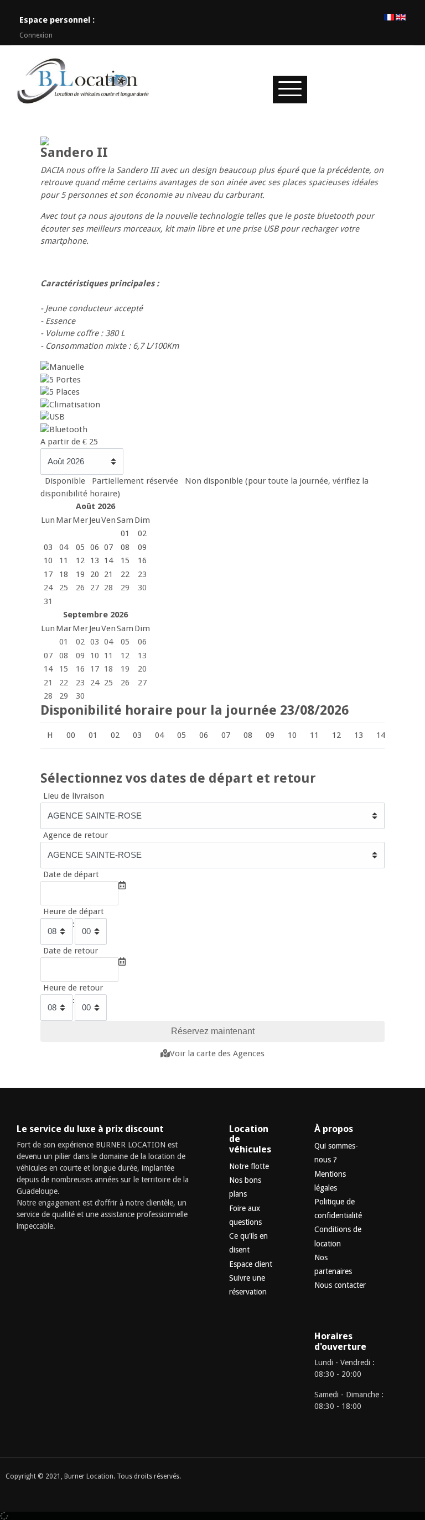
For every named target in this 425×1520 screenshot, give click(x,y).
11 (108, 656)
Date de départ (71, 874)
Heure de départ (73, 911)
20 (142, 669)
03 (94, 642)
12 (125, 656)
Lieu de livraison (73, 796)
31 (48, 601)
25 (63, 588)
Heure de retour (73, 988)
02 (80, 642)
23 (142, 574)
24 (48, 588)
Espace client (250, 1264)
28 (108, 588)
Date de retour (70, 951)
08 (63, 656)
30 (142, 588)
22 (63, 683)
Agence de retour (75, 835)
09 (80, 656)
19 (125, 669)
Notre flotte (249, 1166)
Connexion (36, 35)
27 (94, 588)
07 (48, 656)
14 (48, 669)
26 (80, 588)
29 (125, 588)
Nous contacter (340, 1285)
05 (125, 642)
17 (94, 669)
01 (63, 642)
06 (142, 642)
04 (108, 642)
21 (48, 683)
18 (108, 669)
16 (80, 669)
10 (94, 656)
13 (142, 656)
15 (63, 669)
